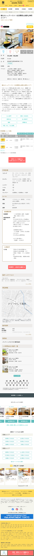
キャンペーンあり (24, 538)
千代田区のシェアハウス (24, 12)
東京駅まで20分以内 (24, 441)
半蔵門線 (8, 545)
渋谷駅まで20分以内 (9, 441)
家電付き (25, 122)
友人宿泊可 (25, 119)
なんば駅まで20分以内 (24, 452)
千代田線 (28, 544)
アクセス (10, 5)
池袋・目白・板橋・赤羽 (24, 526)
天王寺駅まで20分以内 (9, 455)
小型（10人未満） (6, 538)
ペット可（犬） (17, 535)
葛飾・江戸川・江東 (18, 527)
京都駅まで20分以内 (9, 458)
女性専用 (2, 532)
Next (32, 39)
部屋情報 (17, 9)
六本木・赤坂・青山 (10, 527)
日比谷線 (24, 545)
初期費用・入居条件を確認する (17, 267)
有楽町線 (5, 547)
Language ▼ (30, 1)
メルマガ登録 (18, 493)
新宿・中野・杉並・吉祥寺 (22, 524)
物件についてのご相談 (17, 495)
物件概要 (10, 9)
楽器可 (12, 535)
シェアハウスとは (15, 491)
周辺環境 (30, 9)
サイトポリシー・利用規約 (26, 491)
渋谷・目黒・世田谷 (8, 526)
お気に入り (21, 5)
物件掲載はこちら (26, 493)
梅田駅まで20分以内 (9, 452)
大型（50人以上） (21, 536)
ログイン (27, 5)
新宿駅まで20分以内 (9, 438)
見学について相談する (17, 159)
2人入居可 (8, 116)
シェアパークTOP (4, 12)
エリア (6, 5)
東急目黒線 (29, 545)
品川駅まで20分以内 (24, 438)
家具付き (9, 119)
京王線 (5, 544)
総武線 (4, 545)
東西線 (8, 544)
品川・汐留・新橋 (16, 526)
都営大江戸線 (19, 545)
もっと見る (17, 375)
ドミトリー (11, 539)
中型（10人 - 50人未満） (9, 125)
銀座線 (19, 544)
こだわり (15, 5)
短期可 (28, 535)
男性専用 (6, 532)
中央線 (12, 544)
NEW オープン (9, 536)
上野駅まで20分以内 (24, 444)
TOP (4, 9)
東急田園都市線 (13, 545)
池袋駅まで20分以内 (9, 444)
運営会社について (5, 491)
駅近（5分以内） (25, 116)
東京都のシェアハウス (13, 12)
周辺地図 (10, 63)
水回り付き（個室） (23, 532)
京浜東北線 (23, 544)
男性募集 (4, 535)
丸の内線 (15, 544)
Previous (2, 39)
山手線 (2, 544)
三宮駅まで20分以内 (24, 455)
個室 (9, 122)
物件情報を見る (11, 421)
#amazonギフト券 (23, 485)
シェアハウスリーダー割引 (15, 538)
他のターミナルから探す (17, 461)
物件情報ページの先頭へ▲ (17, 395)
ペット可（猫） (23, 535)
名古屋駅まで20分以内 (24, 458)
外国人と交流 (11, 532)
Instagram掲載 (15, 536)
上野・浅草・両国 (13, 524)
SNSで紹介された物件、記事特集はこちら (17, 512)
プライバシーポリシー (8, 493)
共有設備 (24, 9)
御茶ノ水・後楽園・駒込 (5, 524)
